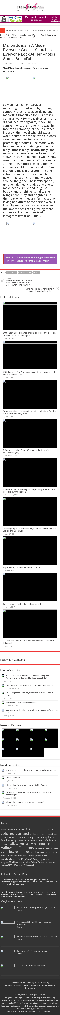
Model (36, 272)
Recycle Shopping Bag (15, 998)
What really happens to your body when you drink (25, 802)
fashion (31, 840)
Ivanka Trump (7, 856)
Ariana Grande (7, 830)
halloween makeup (19, 852)
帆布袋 (33, 1009)
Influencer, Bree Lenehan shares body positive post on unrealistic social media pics (29, 334)
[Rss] (29, 991)
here (57, 1006)
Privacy (46, 983)
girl (44, 840)
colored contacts (16, 833)
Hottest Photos (51, 852)
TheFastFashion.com (23, 985)
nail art (28, 862)
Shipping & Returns (35, 983)
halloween (16, 844)
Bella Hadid (19, 829)
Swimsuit (4, 865)
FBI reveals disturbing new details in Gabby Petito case (27, 785)
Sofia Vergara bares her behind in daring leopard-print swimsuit (40, 289)
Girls (9, 35)
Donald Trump (42, 837)
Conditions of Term (19, 983)
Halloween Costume (17, 848)
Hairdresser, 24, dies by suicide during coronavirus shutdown (30, 685)
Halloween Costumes (41, 848)
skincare (52, 862)
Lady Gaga (38, 860)
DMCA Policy (12, 1011)
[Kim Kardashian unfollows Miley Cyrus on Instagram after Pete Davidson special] (37, 733)
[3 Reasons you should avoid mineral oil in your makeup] (51, 743)
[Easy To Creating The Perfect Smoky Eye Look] (23, 743)
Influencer (11, 272)
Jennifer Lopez (20, 856)
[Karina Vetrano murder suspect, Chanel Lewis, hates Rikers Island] (37, 743)
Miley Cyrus (20, 862)
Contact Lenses (7, 837)
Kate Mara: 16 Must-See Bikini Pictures (32, 951)
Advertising (48, 1011)
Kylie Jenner (25, 859)
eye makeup (20, 840)
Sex (46, 862)
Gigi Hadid (38, 840)
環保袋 (40, 1009)
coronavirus (22, 837)
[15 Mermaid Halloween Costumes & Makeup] (9, 743)
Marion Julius (25, 272)
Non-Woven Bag (47, 998)
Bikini (29, 829)
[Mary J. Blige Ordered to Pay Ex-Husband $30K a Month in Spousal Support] (9, 733)
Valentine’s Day (30, 865)
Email (3, 1006)
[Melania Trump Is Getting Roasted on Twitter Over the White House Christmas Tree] (23, 733)
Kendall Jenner (34, 856)
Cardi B (50, 830)
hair (53, 840)
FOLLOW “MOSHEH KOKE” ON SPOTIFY (32, 965)
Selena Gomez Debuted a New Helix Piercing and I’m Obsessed (31, 770)
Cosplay (32, 838)
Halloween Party (39, 852)
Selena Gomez (38, 862)
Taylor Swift (19, 865)
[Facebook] (31, 991)
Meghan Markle (8, 862)
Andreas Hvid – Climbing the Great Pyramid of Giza (37, 907)
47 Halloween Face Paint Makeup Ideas (21, 703)
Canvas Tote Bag (32, 998)
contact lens (51, 834)
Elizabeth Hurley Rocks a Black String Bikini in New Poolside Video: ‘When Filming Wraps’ (19, 281)
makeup (48, 859)
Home (2, 35)
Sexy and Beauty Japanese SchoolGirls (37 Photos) (37, 936)
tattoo (11, 865)
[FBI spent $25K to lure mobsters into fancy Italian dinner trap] (37, 752)
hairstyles (4, 844)
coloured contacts (38, 834)
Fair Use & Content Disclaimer (31, 1011)
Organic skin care (13, 778)
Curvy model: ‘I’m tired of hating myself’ (22, 604)
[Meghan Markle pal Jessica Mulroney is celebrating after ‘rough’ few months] (23, 752)
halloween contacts (37, 843)
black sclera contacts (40, 830)
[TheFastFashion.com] (30, 7)
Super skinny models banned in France (21, 567)
